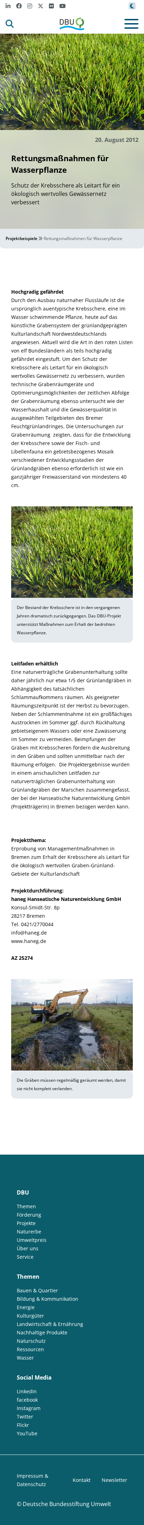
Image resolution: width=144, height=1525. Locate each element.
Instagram (29, 1408)
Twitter (25, 1416)
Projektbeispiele (21, 238)
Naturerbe (29, 1231)
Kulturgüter (30, 1315)
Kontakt (82, 1480)
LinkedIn (27, 1391)
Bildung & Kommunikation (47, 1298)
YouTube (27, 1433)
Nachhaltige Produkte (42, 1332)
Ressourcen (30, 1349)
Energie (26, 1307)
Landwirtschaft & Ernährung (50, 1324)
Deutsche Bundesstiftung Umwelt (67, 1504)
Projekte (26, 1223)
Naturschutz (31, 1341)
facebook (27, 1399)
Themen (26, 1206)
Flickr (23, 1425)
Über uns (27, 1248)
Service (25, 1256)
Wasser (25, 1357)
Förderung (29, 1214)
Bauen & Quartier (37, 1290)
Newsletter (114, 1480)
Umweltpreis (31, 1240)
